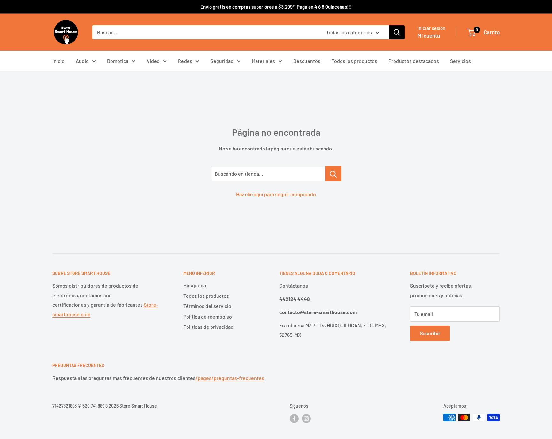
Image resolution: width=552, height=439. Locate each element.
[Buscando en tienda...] (333, 173)
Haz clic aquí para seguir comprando (276, 194)
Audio (82, 61)
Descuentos (306, 61)
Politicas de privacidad (208, 327)
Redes (185, 61)
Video (153, 61)
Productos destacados (413, 61)
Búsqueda (194, 285)
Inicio (58, 61)
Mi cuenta (429, 35)
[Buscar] (397, 32)
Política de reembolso (207, 316)
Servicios (460, 61)
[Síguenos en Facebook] (294, 418)
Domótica (117, 61)
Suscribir (430, 333)
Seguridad (222, 61)
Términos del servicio (207, 306)
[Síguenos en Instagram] (306, 418)
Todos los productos (354, 61)
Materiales (263, 61)
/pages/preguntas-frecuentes (229, 378)
